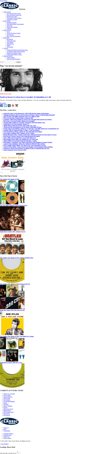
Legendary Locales (12, 19)
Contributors (6, 430)
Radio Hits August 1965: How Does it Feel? (12, 310)
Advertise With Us (8, 433)
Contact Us (6, 436)
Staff (4, 429)
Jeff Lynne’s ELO (8, 409)
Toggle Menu (3, 0)
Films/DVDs (10, 44)
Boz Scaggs (6, 413)
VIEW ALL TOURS (9, 394)
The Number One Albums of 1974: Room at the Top (15, 284)
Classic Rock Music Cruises (14, 54)
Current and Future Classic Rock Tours (17, 50)
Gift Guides (10, 47)
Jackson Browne (7, 397)
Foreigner (6, 404)
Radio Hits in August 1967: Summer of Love (12, 231)
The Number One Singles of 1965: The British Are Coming (17, 336)
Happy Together (7, 406)
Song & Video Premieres (13, 59)
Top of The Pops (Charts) (13, 33)
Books (8, 45)
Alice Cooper (7, 395)
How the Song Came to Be (14, 15)
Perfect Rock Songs (12, 27)
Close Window (4, 444)
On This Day (10, 34)
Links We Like (7, 435)
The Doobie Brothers (9, 401)
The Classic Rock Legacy (14, 13)
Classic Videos (11, 57)
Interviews (9, 25)
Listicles (9, 28)
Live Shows (10, 42)
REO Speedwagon (8, 412)
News (8, 31)
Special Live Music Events (14, 53)
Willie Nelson (7, 410)
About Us (6, 427)
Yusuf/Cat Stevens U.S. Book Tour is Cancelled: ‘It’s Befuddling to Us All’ (25, 97)
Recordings (10, 39)
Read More (3, 103)
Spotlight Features (11, 22)
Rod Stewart (6, 415)
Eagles (5, 403)
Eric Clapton (6, 400)
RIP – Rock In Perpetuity (13, 36)
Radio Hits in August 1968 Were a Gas (11, 362)
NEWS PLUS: (4, 93)
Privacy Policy (7, 438)
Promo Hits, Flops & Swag (14, 18)
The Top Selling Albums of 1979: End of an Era (13, 205)
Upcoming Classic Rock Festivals (16, 51)
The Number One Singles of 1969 (9, 179)
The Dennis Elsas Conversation (15, 24)
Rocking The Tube (12, 16)
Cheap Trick (6, 398)
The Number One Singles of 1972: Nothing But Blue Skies (16, 258)
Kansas (5, 407)
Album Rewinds (11, 41)
